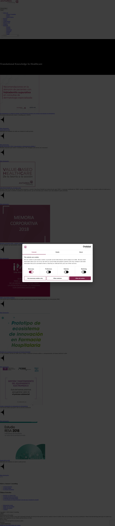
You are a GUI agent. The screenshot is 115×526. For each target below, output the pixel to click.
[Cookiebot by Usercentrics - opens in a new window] (84, 247)
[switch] (48, 272)
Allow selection (57, 278)
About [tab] (81, 252)
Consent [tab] (34, 252)
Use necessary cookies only (35, 278)
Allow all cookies (80, 278)
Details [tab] (57, 252)
